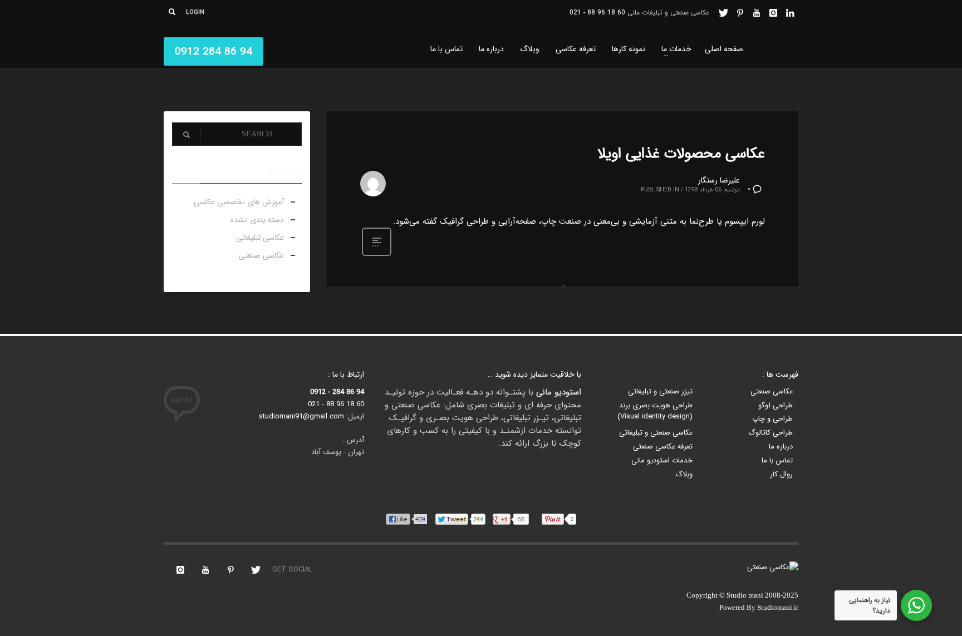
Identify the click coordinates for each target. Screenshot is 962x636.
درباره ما (781, 446)
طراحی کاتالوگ (770, 432)
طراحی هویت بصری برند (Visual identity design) (655, 411)
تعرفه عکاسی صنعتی (663, 446)
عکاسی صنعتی (261, 255)
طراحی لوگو (775, 405)
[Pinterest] (740, 12)
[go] (186, 134)
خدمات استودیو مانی (662, 460)
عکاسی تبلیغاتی (260, 237)
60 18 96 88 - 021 (597, 12)
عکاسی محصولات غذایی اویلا (681, 153)
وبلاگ (684, 474)
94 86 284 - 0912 (337, 392)
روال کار (781, 474)
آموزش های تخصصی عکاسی (239, 202)
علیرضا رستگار (719, 180)
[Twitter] (723, 12)
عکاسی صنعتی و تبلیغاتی (656, 432)
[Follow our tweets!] (255, 569)
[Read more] (376, 255)
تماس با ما (777, 460)
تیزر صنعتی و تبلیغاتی (660, 391)
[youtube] (756, 12)
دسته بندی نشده (257, 220)
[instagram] (773, 12)
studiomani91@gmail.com (301, 416)
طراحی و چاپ (772, 419)
